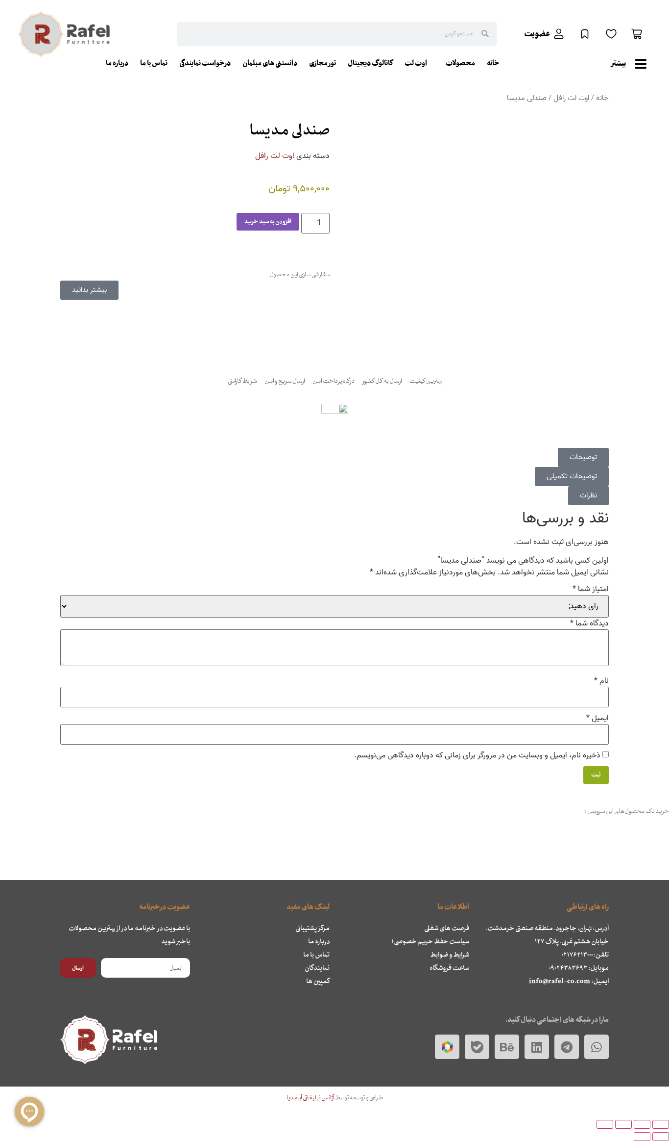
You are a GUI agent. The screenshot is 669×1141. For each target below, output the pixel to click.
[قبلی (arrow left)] (660, 1136)
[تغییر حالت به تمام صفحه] (642, 1124)
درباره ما (117, 63)
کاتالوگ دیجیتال (370, 63)
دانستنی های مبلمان (269, 63)
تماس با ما (153, 63)
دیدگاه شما (589, 623)
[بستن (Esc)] (605, 1124)
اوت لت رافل (571, 98)
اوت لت (416, 63)
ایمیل (597, 718)
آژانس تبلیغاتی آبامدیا (311, 1097)
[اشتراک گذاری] (623, 1124)
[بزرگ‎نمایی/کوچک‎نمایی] (660, 1124)
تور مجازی (322, 63)
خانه (493, 63)
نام (601, 681)
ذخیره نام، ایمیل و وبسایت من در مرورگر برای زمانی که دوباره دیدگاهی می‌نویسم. (477, 755)
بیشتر (619, 63)
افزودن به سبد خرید (267, 221)
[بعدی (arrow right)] (642, 1136)
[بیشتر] (640, 63)
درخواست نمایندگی (205, 63)
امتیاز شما (591, 589)
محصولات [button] (460, 63)
